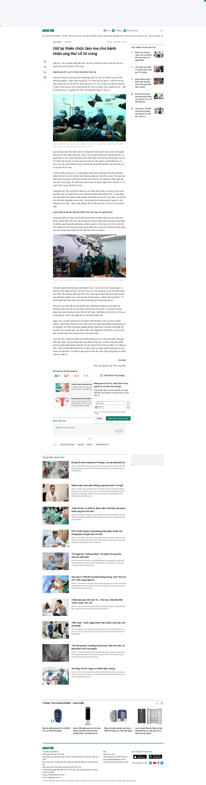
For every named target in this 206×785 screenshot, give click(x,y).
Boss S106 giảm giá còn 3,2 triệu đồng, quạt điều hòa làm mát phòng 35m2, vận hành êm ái (87, 730)
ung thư (70, 72)
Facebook (150, 763)
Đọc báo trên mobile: (142, 752)
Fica (108, 30)
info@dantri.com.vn (54, 777)
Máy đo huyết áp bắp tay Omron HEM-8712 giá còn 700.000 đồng (118, 729)
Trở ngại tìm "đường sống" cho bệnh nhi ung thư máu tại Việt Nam (96, 555)
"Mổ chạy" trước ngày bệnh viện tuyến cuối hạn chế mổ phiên (98, 624)
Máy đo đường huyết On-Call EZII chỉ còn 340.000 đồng (56, 729)
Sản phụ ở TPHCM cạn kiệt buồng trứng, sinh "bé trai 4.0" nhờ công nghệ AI (98, 578)
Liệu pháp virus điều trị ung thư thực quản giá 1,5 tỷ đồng (143, 69)
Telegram (162, 763)
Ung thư (67, 42)
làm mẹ (89, 444)
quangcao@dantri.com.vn (117, 759)
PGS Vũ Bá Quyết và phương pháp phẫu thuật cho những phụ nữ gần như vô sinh (96, 532)
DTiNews (118, 30)
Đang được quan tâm (53, 457)
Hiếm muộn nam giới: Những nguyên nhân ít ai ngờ (97, 485)
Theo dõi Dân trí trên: (139, 763)
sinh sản (80, 444)
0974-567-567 (59, 775)
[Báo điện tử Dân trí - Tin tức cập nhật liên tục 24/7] (48, 30)
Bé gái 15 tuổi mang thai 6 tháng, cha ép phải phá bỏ (98, 462)
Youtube (154, 763)
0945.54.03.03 (122, 757)
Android (155, 757)
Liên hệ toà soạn (109, 754)
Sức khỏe (57, 42)
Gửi (119, 431)
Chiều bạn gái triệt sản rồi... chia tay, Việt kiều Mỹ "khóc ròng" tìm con (96, 601)
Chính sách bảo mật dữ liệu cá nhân (116, 762)
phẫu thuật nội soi (102, 444)
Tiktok (158, 763)
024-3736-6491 (56, 767)
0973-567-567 (76, 767)
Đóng (99, 418)
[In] (45, 77)
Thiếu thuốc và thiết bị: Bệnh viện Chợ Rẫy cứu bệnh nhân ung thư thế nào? (98, 510)
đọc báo (96, 84)
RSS (104, 752)
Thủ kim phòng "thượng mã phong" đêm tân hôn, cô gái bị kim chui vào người (98, 647)
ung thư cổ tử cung (67, 444)
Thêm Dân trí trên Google (114, 375)
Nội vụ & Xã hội (132, 30)
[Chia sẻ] (45, 66)
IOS (140, 757)
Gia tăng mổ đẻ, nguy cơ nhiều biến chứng (93, 668)
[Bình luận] (45, 61)
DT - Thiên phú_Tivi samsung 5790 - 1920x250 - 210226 (103, 1)
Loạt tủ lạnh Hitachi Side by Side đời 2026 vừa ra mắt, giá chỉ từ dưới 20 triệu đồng (148, 730)
